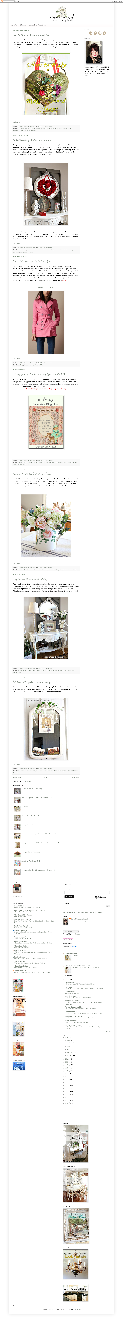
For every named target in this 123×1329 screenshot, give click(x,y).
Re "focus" (25, 807)
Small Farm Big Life (21, 926)
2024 (67, 1059)
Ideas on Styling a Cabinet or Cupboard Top (37, 798)
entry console (31, 250)
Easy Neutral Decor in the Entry (30, 579)
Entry (24, 250)
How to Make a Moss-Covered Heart (32, 35)
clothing (20, 365)
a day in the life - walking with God (77, 966)
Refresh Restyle (70, 982)
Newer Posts (17, 778)
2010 (67, 1100)
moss (56, 128)
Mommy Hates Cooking (22, 919)
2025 (67, 1038)
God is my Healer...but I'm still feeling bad (86, 967)
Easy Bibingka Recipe (21, 947)
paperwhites (63, 670)
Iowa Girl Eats (19, 906)
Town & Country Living (73, 1025)
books (20, 462)
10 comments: (48, 567)
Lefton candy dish (47, 250)
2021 (67, 1068)
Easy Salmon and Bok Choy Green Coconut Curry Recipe (84, 988)
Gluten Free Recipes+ (21, 946)
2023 (67, 1062)
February (70, 1052)
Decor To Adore (70, 996)
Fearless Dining (19, 957)
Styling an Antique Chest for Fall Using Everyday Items (83, 1013)
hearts (38, 128)
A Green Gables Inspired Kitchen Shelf (78, 998)
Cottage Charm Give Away (31, 852)
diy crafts (24, 128)
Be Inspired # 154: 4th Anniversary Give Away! (38, 870)
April (69, 1046)
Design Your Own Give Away (32, 816)
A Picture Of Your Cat (72, 993)
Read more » (17, 122)
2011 (67, 1097)
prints (46, 462)
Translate (78, 934)
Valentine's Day (18, 130)
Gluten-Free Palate (20, 941)
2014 (67, 1088)
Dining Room (22, 670)
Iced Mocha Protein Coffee (23, 927)
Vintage (69, 462)
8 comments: (48, 247)
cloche (20, 250)
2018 (67, 1077)
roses (56, 250)
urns (69, 670)
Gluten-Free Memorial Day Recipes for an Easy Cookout (33, 943)
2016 (67, 1083)
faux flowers (31, 128)
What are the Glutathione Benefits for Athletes (29, 963)
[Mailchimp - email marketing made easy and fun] (100, 898)
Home (46, 778)
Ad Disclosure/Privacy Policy (37, 25)
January (70, 1055)
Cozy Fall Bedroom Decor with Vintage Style (80, 1018)
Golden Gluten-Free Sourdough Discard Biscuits (30, 958)
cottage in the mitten (72, 1001)
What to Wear (39, 365)
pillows (30, 773)
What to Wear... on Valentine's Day (32, 261)
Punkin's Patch (70, 991)
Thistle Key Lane (71, 1021)
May (68, 1040)
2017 (67, 1080)
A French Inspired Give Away (32, 789)
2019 (67, 1074)
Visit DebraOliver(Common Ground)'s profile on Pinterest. (83, 912)
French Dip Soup (20, 916)
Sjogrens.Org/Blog (20, 930)
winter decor (17, 672)
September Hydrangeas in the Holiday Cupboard (39, 834)
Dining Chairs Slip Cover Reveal (33, 825)
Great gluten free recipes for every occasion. (29, 910)
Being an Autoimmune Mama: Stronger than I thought (32, 972)
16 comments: (48, 460)
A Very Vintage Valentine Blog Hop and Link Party (41, 374)
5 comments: (48, 126)
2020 (67, 1071)
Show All (108, 1031)
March (69, 1049)
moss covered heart (65, 128)
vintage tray (24, 252)
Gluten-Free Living (21, 966)
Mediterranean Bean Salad (23, 938)
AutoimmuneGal (20, 971)
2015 (67, 1086)
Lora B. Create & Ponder (73, 1016)
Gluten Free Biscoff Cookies (23, 912)
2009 (67, 1103)
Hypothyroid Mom (20, 950)
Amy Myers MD (19, 961)
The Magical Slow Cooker (23, 915)
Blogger (79, 1309)
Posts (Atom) (26, 781)
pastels (55, 570)
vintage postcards (23, 464)
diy (19, 128)
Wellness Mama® (20, 937)
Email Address (69, 890)
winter (74, 670)
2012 (67, 1094)
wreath (33, 130)
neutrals (24, 773)
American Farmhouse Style (31, 861)
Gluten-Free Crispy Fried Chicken (25, 967)
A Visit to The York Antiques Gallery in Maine (80, 1008)
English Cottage (32, 771)
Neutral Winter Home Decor (50, 670)
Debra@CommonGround (79, 919)
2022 (67, 1065)
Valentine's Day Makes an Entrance (32, 140)
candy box (30, 462)
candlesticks (22, 570)
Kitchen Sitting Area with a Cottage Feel (35, 682)
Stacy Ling (68, 987)
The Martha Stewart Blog (73, 1007)
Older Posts (75, 778)
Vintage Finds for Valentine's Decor (32, 474)
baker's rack (22, 771)
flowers (39, 250)
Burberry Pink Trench (46, 287)
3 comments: (48, 363)
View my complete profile (78, 922)
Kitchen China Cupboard (45, 771)
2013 (67, 1091)
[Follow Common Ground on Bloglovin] (68, 939)
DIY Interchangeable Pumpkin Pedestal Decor (80, 984)
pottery (60, 570)
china (36, 462)
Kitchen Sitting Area (47, 128)
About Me (14, 25)
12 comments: (48, 668)
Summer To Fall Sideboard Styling (76, 1022)
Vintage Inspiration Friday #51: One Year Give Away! (40, 843)
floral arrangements (46, 570)
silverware (52, 462)
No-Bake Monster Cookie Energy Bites (27, 907)
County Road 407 (71, 1012)
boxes (24, 462)
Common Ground (71, 954)
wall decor (27, 130)
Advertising (23, 25)
